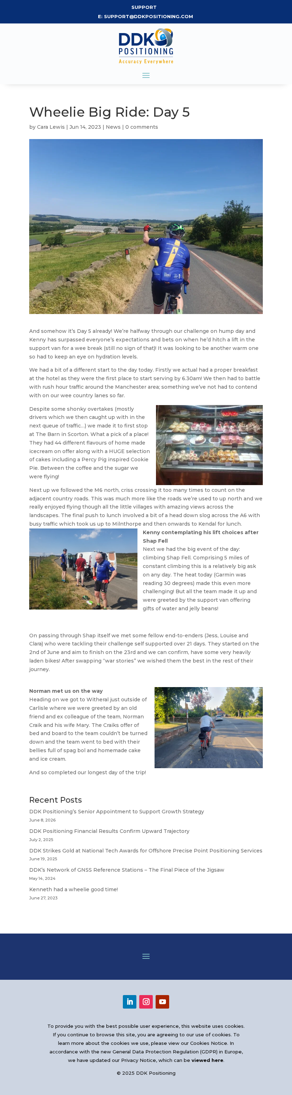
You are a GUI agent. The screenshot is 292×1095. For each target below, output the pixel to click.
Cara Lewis (51, 127)
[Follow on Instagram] (146, 1002)
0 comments (141, 127)
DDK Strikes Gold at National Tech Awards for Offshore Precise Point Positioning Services (145, 850)
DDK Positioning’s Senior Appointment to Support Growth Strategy (116, 811)
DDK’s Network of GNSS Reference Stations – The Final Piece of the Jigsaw (126, 870)
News (113, 127)
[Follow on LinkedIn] (129, 1002)
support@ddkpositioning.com (149, 16)
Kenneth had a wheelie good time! (73, 889)
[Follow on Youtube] (162, 1002)
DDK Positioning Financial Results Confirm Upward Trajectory (109, 831)
